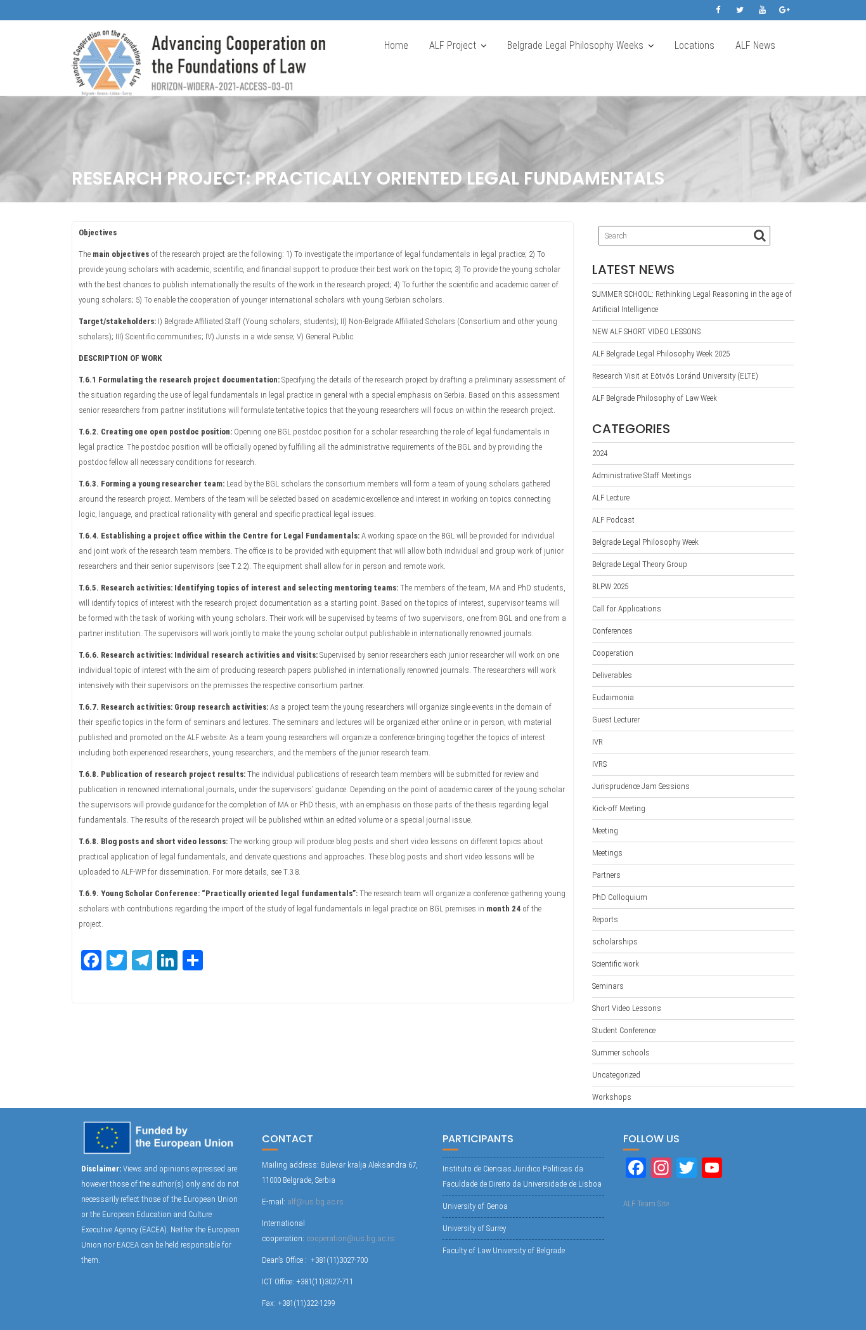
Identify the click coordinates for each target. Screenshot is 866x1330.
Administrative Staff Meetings (642, 475)
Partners (606, 875)
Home (396, 45)
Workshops (611, 1097)
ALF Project (452, 45)
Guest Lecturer (616, 719)
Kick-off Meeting (618, 808)
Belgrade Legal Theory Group (639, 564)
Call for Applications (626, 608)
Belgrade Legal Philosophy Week (645, 542)
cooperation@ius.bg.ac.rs (350, 1238)
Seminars (608, 986)
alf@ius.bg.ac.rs (315, 1201)
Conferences (612, 631)
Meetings (607, 852)
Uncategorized (616, 1074)
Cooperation (612, 653)
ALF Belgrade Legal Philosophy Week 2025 (661, 353)
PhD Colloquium (619, 897)
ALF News (755, 45)
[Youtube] (762, 10)
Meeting (605, 830)
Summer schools (621, 1052)
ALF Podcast (613, 520)
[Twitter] (740, 10)
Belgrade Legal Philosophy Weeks (575, 45)
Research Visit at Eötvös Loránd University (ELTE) (675, 376)
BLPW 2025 (610, 586)
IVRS (599, 764)
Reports (605, 919)
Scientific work (615, 963)
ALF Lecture (611, 497)
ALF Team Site (646, 1203)
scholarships (615, 941)
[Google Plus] (784, 10)
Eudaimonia (613, 697)
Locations (694, 45)
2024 (599, 453)
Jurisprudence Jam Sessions (641, 786)
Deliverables (612, 675)
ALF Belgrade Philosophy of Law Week (654, 398)
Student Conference (624, 1030)
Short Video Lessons (626, 1008)
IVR (597, 741)
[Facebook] (718, 10)
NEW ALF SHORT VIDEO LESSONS (646, 331)
